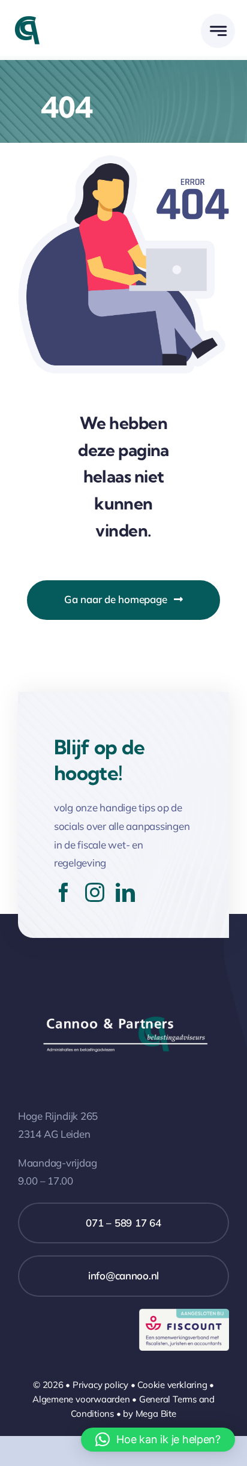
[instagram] (94, 892)
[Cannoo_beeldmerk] (27, 20)
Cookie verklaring (172, 1384)
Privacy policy (100, 1384)
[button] (158, 1440)
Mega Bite (155, 1413)
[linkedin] (125, 892)
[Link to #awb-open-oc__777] (218, 31)
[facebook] (63, 892)
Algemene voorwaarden (81, 1399)
